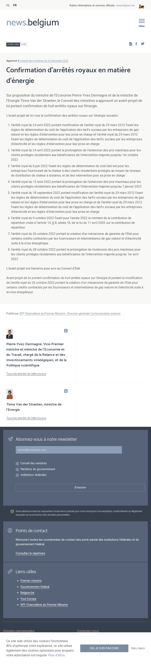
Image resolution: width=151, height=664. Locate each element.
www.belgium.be (125, 5)
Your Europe (28, 599)
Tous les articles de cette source (26, 373)
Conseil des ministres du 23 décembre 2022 (44, 61)
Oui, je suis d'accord (104, 648)
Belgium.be (27, 592)
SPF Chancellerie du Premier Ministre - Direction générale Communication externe (70, 313)
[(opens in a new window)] (135, 43)
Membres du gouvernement (37, 469)
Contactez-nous (88, 631)
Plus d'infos (56, 655)
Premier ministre (31, 580)
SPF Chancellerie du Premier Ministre (44, 604)
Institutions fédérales (33, 475)
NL (8, 5)
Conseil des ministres (33, 463)
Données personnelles (18, 631)
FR (15, 5)
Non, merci (138, 648)
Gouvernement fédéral (34, 587)
